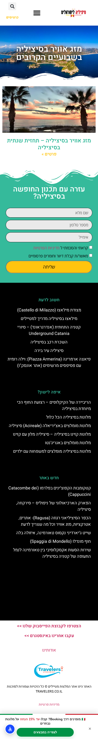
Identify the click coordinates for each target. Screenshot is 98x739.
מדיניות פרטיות (49, 704)
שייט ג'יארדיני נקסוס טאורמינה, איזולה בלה (53, 533)
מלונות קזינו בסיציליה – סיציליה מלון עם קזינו (52, 434)
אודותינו (49, 650)
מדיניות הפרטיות (46, 248)
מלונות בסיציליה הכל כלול (68, 417)
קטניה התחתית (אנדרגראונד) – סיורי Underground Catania (49, 330)
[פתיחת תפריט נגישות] (10, 729)
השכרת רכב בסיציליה (49, 342)
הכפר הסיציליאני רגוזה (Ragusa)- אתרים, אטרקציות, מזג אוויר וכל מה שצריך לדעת (55, 521)
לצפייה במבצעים (45, 732)
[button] (37, 12)
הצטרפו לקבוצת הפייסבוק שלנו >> (49, 626)
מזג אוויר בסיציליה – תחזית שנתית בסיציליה (49, 144)
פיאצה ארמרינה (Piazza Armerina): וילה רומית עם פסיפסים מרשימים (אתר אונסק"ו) (49, 362)
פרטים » (49, 154)
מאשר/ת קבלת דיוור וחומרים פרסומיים (58, 256)
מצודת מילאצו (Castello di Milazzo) (49, 310)
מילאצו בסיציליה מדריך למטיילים (49, 318)
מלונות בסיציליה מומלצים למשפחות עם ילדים (52, 451)
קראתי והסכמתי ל (60, 248)
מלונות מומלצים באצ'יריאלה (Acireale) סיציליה (50, 426)
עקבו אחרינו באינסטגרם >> (49, 636)
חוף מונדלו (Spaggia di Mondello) (60, 541)
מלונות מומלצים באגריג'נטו (68, 443)
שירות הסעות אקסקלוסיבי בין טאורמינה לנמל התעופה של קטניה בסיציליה (52, 553)
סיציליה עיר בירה (49, 350)
